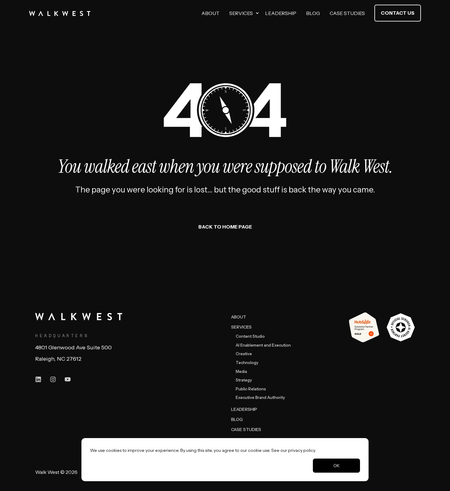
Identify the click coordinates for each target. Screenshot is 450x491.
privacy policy (301, 450)
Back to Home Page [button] (225, 227)
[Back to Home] (59, 13)
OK (336, 465)
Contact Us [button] (397, 13)
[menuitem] (257, 13)
